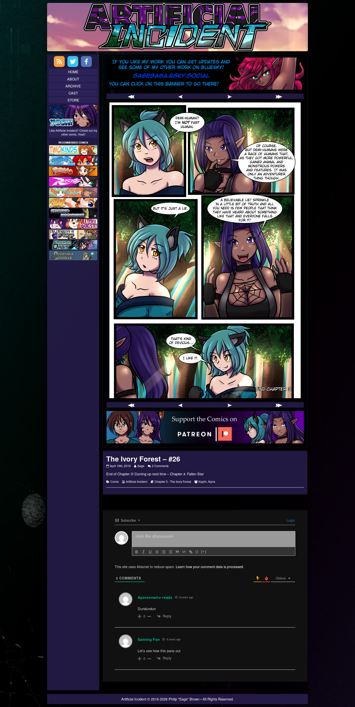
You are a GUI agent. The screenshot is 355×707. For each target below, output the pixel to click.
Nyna (211, 481)
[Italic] (143, 552)
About (73, 78)
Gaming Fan (149, 639)
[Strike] (157, 552)
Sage (140, 466)
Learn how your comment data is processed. (210, 566)
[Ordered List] (163, 552)
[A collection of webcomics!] (73, 202)
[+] (203, 551)
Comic (114, 481)
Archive (73, 85)
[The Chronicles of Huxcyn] (73, 233)
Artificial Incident (136, 481)
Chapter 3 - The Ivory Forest (173, 481)
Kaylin (203, 481)
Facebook (86, 61)
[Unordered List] (170, 552)
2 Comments (160, 466)
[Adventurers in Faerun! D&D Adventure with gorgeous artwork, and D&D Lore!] (73, 254)
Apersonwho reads (155, 597)
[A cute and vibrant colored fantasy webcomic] (73, 191)
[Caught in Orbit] (73, 244)
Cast (73, 92)
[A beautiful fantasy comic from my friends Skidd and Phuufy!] (73, 223)
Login (290, 520)
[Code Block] (184, 552)
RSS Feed (59, 61)
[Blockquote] (177, 552)
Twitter (72, 61)
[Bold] (136, 552)
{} (197, 551)
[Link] (190, 552)
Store (73, 99)
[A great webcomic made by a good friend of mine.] (73, 149)
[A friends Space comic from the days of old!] (73, 212)
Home (73, 71)
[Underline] (150, 552)
